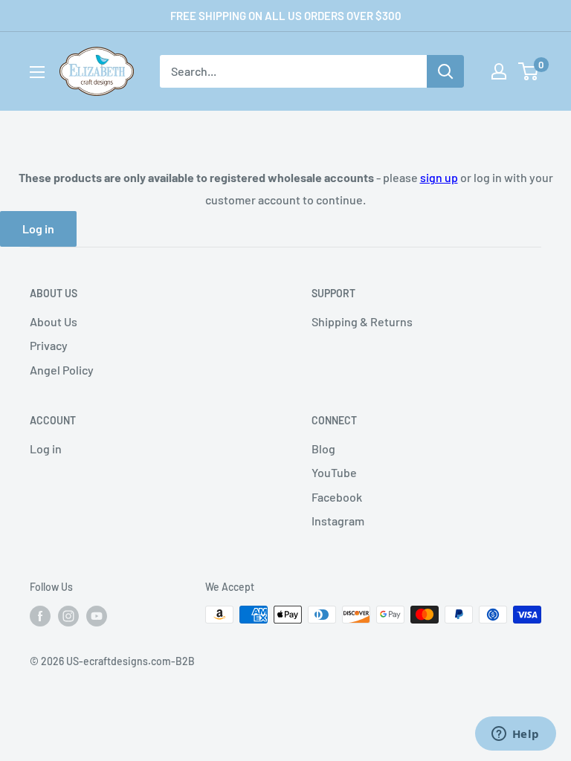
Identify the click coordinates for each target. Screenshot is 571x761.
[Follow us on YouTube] (96, 616)
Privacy (49, 345)
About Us (53, 321)
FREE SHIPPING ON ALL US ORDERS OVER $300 (285, 15)
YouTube (334, 472)
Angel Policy (62, 370)
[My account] (498, 71)
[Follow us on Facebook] (40, 616)
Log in (38, 228)
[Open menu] (37, 72)
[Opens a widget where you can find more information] (515, 735)
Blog (323, 448)
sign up (439, 177)
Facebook (337, 497)
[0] (529, 71)
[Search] (445, 71)
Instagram (338, 521)
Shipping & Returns (362, 321)
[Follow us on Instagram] (68, 616)
